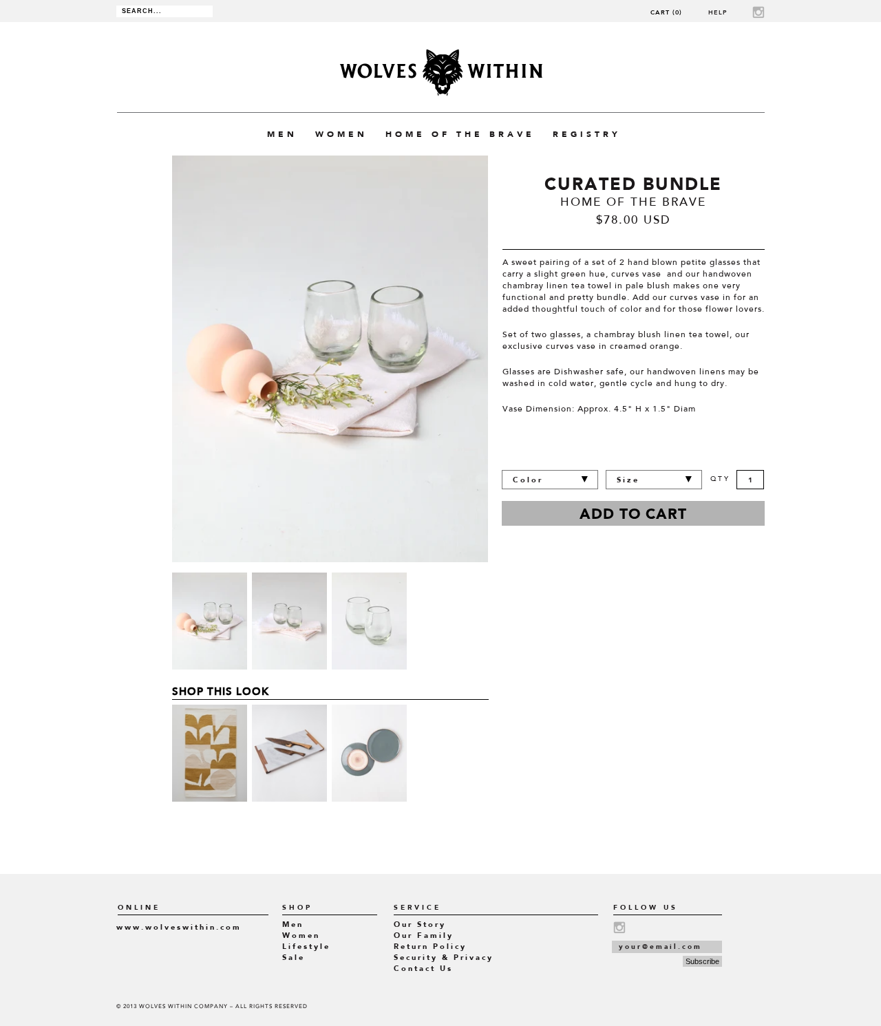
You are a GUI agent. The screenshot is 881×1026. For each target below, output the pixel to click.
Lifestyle (306, 946)
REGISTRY (587, 134)
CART (666, 12)
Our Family (424, 935)
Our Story (420, 924)
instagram (758, 12)
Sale (293, 957)
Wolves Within (440, 72)
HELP (718, 12)
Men (293, 924)
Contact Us (423, 968)
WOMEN (341, 134)
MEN (282, 134)
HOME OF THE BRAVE (460, 134)
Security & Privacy (443, 957)
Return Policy (430, 946)
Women (301, 935)
